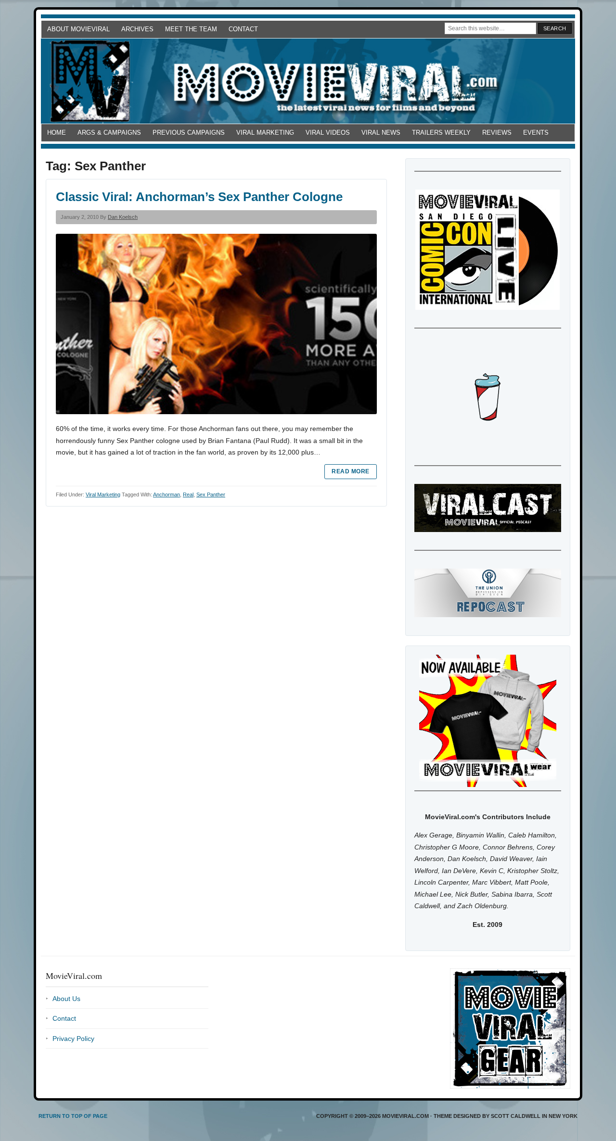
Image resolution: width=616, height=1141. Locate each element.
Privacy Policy (73, 1038)
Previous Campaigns (189, 132)
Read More (350, 471)
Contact (243, 29)
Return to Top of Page (72, 1116)
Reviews (497, 132)
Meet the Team (191, 29)
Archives (137, 29)
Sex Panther (210, 494)
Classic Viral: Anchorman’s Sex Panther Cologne (199, 197)
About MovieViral (78, 29)
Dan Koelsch (123, 217)
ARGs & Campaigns (109, 132)
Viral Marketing (265, 132)
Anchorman (166, 494)
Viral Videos (328, 132)
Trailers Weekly (441, 132)
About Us (66, 998)
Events (536, 132)
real (188, 494)
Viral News (380, 132)
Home (56, 132)
